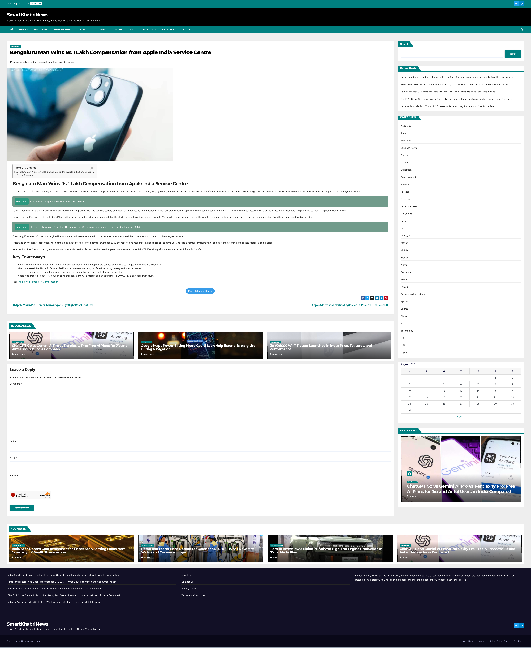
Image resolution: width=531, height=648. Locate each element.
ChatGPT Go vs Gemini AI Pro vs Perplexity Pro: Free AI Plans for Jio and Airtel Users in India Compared (70, 347)
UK (402, 338)
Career (404, 155)
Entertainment (408, 177)
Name (14, 440)
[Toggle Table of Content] (91, 168)
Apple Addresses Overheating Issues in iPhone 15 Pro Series (349, 305)
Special (405, 301)
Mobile (404, 250)
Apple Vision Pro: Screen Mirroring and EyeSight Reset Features (54, 305)
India (403, 221)
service (59, 62)
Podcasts (406, 272)
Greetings (406, 199)
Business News (63, 29)
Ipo (402, 228)
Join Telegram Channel (201, 291)
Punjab (404, 286)
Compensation (50, 281)
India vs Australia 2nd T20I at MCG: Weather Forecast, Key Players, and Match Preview (447, 106)
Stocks (404, 316)
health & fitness (409, 206)
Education (41, 29)
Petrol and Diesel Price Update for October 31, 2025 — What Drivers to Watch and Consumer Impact (455, 84)
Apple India (24, 281)
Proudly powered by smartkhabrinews (23, 641)
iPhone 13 (37, 281)
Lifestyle (168, 29)
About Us (186, 575)
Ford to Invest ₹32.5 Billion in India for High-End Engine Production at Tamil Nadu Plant (448, 91)
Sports (119, 29)
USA (403, 345)
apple (15, 62)
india (53, 62)
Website (14, 475)
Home (463, 641)
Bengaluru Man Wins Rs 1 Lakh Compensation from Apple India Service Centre (55, 172)
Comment (16, 383)
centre (33, 62)
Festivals (405, 184)
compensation (43, 62)
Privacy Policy (189, 588)
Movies (23, 29)
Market (404, 243)
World (104, 29)
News (404, 264)
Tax (403, 323)
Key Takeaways (27, 175)
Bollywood (406, 140)
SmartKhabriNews (27, 15)
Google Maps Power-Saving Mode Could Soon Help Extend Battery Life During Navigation (198, 347)
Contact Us (187, 581)
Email (13, 458)
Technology (86, 29)
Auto (133, 29)
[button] (522, 29)
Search (404, 44)
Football (405, 191)
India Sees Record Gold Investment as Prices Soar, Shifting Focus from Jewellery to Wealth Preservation (457, 77)
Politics (185, 29)
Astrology (406, 125)
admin (412, 496)
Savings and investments (414, 294)
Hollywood (406, 213)
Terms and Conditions (193, 595)
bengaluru (24, 62)
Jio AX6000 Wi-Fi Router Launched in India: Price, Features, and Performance (321, 347)
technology (69, 62)
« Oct (459, 416)
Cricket (405, 162)
